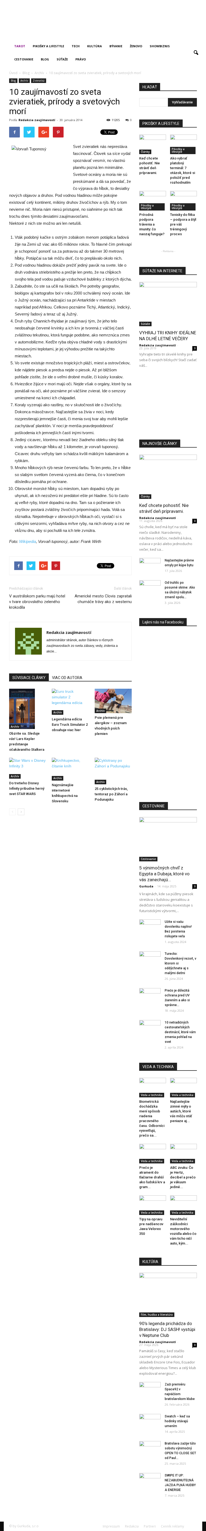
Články (145, 152)
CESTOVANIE (153, 806)
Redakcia (132, 1526)
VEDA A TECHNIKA (158, 1067)
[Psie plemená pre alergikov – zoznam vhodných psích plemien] (113, 701)
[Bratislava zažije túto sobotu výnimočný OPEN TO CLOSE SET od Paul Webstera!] (150, 1448)
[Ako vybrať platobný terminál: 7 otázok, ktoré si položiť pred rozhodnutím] (183, 144)
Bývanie (115, 46)
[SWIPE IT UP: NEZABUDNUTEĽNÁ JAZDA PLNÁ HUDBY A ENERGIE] (150, 1480)
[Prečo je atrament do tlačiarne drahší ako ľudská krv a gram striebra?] (152, 1153)
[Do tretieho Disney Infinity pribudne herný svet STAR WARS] (27, 768)
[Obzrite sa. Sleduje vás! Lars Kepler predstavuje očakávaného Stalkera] (27, 709)
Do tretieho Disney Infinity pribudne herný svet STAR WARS (26, 788)
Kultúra (94, 46)
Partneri (150, 1526)
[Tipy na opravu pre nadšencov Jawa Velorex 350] (152, 1204)
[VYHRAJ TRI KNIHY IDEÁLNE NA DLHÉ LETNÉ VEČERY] (168, 303)
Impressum (111, 1526)
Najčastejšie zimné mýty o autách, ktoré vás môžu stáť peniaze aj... (181, 1111)
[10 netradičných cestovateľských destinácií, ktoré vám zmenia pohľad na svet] (150, 1027)
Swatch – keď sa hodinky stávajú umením (177, 1421)
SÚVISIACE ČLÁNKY (29, 678)
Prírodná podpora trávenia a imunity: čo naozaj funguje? (151, 224)
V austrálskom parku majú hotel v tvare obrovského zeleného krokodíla (37, 602)
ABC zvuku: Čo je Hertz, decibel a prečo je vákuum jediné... (183, 1177)
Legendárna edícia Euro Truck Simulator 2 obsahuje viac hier (70, 724)
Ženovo (136, 46)
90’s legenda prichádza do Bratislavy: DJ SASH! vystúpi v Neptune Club (167, 1329)
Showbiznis (160, 46)
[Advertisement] (72, 32)
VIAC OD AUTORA (67, 678)
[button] (195, 52)
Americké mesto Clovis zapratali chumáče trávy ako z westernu (103, 599)
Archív (24, 80)
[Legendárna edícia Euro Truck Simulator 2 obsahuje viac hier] (70, 702)
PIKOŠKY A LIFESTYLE (160, 123)
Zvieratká (39, 80)
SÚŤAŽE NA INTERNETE (162, 271)
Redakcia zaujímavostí (37, 120)
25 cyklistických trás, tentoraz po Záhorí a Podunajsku (111, 794)
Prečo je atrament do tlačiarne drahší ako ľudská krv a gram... (152, 1177)
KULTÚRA (150, 1262)
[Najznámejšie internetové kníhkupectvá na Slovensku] (70, 769)
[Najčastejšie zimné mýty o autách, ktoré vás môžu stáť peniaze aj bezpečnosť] (183, 1087)
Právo (80, 59)
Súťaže (62, 59)
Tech (76, 46)
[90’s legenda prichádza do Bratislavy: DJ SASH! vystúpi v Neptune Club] (168, 1294)
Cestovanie (23, 59)
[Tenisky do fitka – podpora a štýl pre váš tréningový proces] (183, 200)
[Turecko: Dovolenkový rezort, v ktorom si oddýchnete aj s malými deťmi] (150, 958)
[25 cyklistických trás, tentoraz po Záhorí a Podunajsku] (113, 771)
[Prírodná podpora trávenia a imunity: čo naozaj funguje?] (152, 200)
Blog (45, 59)
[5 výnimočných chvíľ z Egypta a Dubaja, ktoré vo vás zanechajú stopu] (168, 838)
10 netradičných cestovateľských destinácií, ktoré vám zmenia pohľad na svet (180, 1032)
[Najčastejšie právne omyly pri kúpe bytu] (150, 565)
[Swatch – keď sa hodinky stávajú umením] (150, 1421)
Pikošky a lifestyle (48, 46)
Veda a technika (152, 1095)
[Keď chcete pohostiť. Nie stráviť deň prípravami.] (152, 144)
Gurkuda (146, 886)
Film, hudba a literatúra (157, 1314)
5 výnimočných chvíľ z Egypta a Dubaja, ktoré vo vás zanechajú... (164, 873)
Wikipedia (27, 541)
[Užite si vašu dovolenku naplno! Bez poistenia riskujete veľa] (150, 926)
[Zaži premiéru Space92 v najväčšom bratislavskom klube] (150, 1389)
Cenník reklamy (172, 1526)
